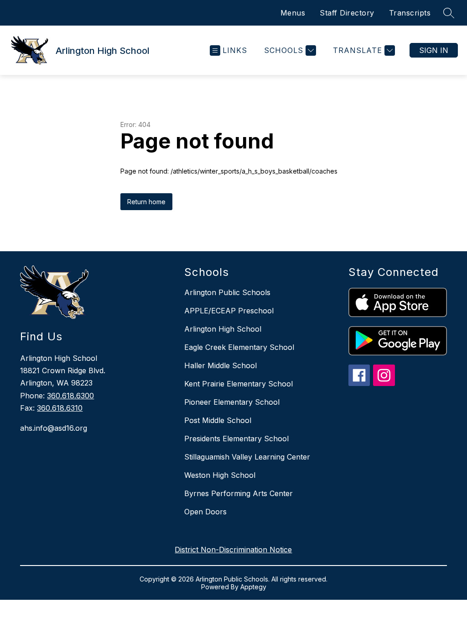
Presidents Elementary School (236, 438)
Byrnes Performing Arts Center (238, 493)
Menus (293, 12)
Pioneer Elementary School (232, 402)
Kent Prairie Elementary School (238, 383)
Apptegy (253, 587)
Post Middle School (217, 420)
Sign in (433, 50)
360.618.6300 (70, 395)
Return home (146, 202)
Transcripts (410, 12)
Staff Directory (347, 12)
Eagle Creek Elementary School (239, 347)
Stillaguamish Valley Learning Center (247, 456)
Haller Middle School (220, 365)
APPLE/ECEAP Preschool (229, 310)
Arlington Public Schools (227, 292)
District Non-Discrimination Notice (233, 549)
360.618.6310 (60, 407)
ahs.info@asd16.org (53, 428)
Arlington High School (222, 328)
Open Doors (205, 511)
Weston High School (219, 475)
